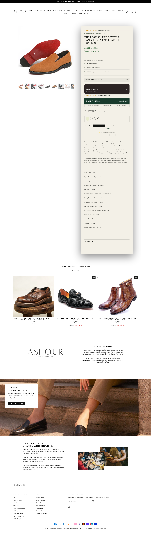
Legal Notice (39, 508)
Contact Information (41, 513)
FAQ (14, 497)
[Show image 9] (74, 86)
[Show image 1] (21, 86)
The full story (107, 139)
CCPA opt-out (16, 511)
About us (15, 503)
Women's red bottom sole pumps (89, 10)
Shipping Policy (40, 505)
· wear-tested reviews (100, 30)
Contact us (83, 13)
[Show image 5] (48, 86)
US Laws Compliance (19, 508)
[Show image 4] (41, 86)
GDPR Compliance (18, 519)
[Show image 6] (54, 86)
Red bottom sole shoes (62, 10)
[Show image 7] (61, 86)
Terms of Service (40, 500)
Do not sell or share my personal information (48, 511)
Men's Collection (42, 10)
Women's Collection (113, 10)
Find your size (16, 403)
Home (30, 10)
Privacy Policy (40, 497)
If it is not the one (107, 246)
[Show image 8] (67, 86)
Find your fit (107, 85)
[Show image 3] (34, 86)
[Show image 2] (28, 86)
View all (75, 270)
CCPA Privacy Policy (18, 516)
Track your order (70, 13)
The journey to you (107, 241)
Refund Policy (40, 503)
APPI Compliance (18, 513)
